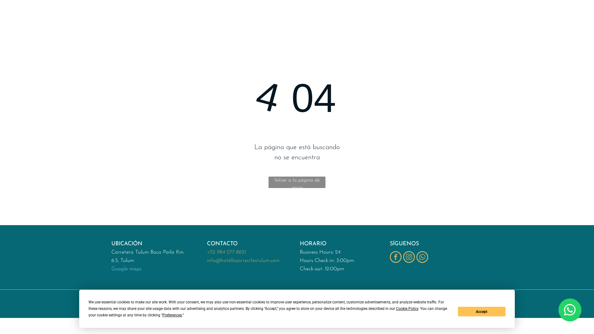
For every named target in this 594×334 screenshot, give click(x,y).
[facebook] (396, 257)
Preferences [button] (172, 315)
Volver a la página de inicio (297, 183)
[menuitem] (149, 19)
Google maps (126, 269)
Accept (481, 312)
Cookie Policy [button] (407, 308)
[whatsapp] (422, 257)
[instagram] (409, 257)
